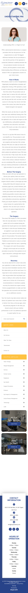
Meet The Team (7, 340)
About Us (6, 330)
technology (6, 402)
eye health (6, 382)
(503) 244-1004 (14, 515)
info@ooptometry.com (14, 524)
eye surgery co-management (10, 394)
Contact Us (6, 350)
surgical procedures (8, 386)
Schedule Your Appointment (20, 3)
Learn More (14, 424)
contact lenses (7, 374)
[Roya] (14, 590)
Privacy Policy (20, 583)
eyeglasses (6, 378)
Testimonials (7, 345)
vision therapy (7, 361)
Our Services (7, 335)
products (6, 390)
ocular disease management (11, 398)
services (6, 369)
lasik (5, 406)
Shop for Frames (23, 3)
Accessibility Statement (10, 583)
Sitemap (14, 585)
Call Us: (16, 3)
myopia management (9, 365)
